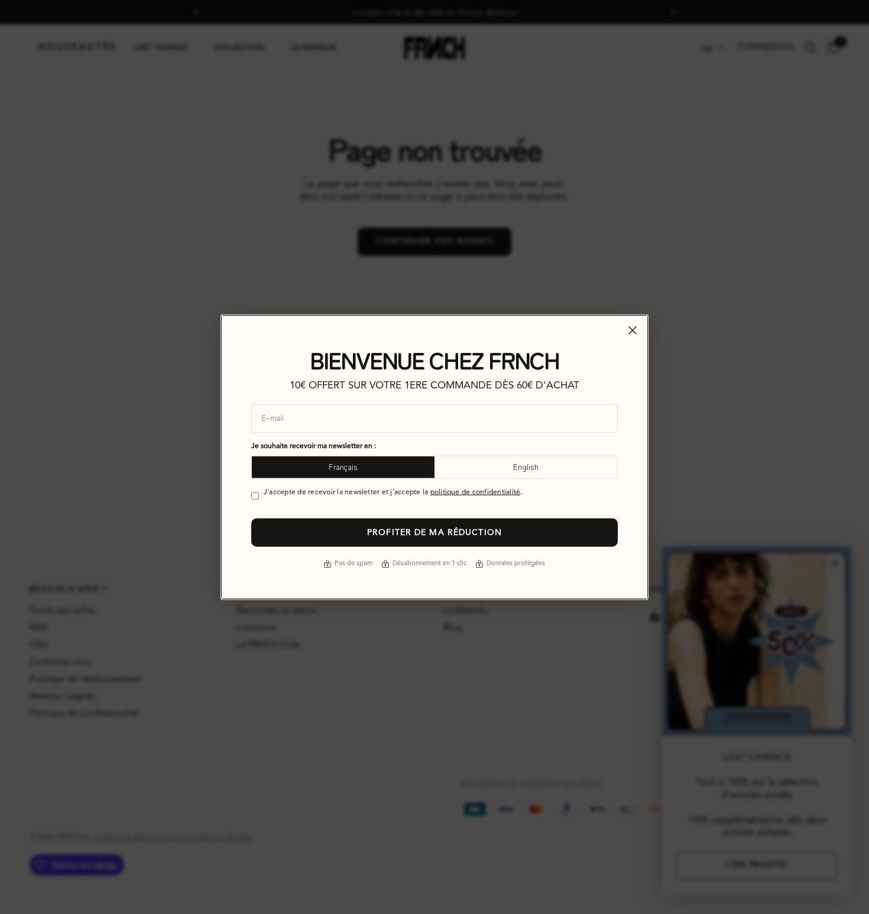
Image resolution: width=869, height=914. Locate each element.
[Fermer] (632, 330)
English (526, 466)
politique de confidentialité (475, 491)
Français (343, 466)
